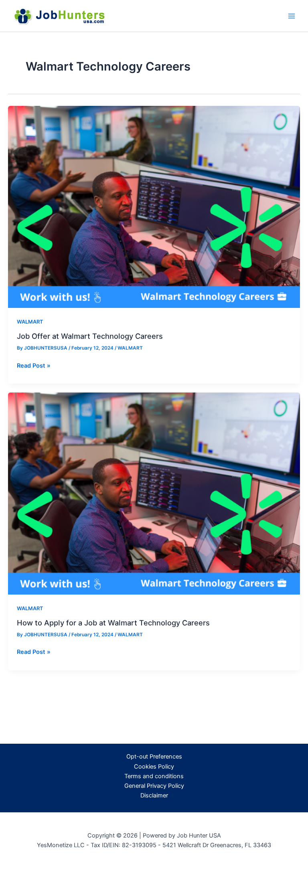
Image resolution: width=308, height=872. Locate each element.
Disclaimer (154, 795)
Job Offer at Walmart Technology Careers (90, 336)
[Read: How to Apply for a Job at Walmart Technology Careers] (154, 493)
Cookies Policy (154, 766)
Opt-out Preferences (154, 756)
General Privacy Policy (154, 785)
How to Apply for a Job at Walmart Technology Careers (113, 622)
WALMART (30, 322)
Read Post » (34, 366)
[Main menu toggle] (291, 16)
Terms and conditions (154, 776)
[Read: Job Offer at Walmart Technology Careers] (154, 206)
